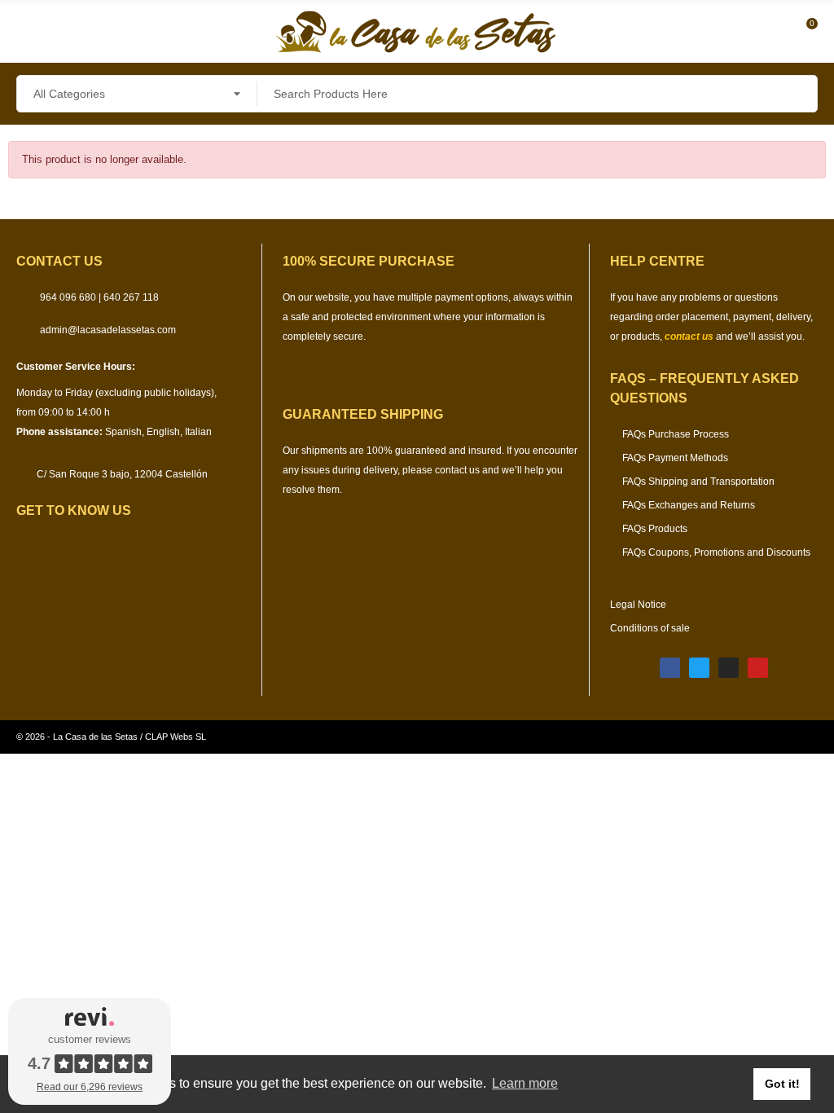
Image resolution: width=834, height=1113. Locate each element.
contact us (689, 336)
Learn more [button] (525, 1083)
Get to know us (73, 510)
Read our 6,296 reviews (90, 1087)
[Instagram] (728, 668)
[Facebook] (670, 668)
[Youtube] (758, 668)
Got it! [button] (782, 1083)
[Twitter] (699, 668)
